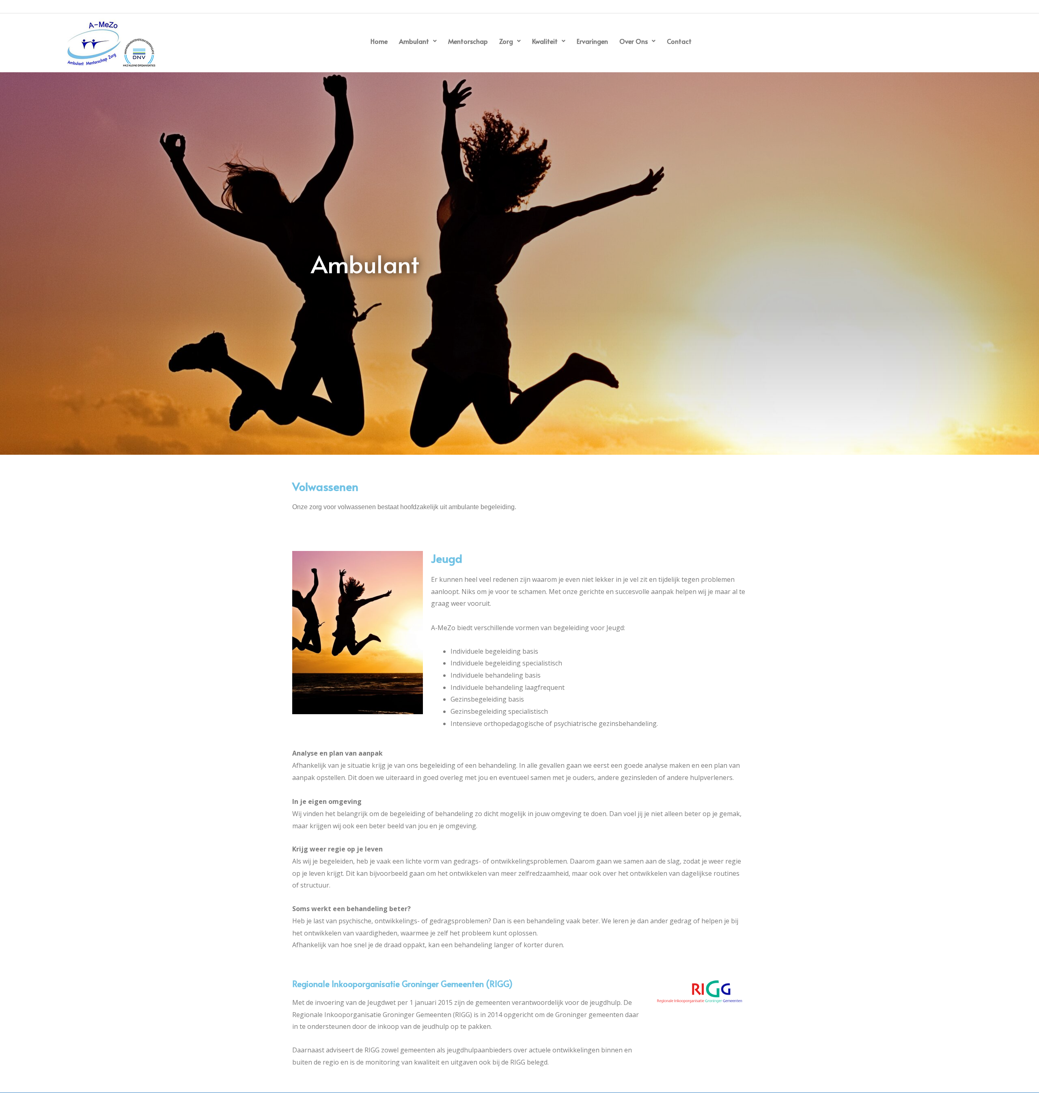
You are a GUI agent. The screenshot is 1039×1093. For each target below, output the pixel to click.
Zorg (506, 41)
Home (379, 41)
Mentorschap (468, 41)
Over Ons (633, 41)
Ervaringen (592, 41)
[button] (418, 41)
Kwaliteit (545, 41)
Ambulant (414, 41)
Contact (679, 41)
